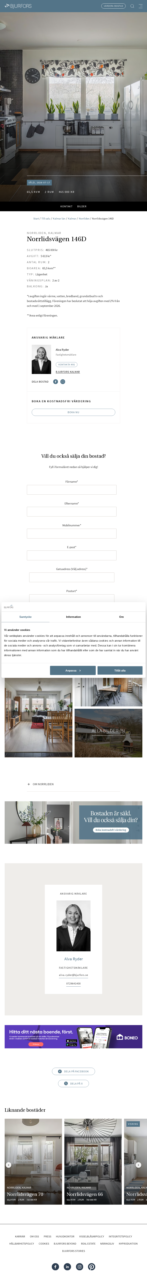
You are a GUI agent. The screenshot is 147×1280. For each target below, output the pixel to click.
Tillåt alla (119, 670)
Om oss (34, 1236)
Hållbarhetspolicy (21, 1243)
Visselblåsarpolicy (91, 1236)
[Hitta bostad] (132, 6)
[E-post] (62, 381)
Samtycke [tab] (25, 616)
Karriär (20, 1236)
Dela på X (76, 1083)
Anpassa (70, 670)
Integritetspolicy (120, 1236)
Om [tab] (121, 616)
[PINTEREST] (91, 1266)
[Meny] (141, 6)
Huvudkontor (65, 1236)
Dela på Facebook (76, 1071)
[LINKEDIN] (67, 1266)
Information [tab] (73, 616)
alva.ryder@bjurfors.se (73, 975)
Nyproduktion (128, 1243)
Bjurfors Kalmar (68, 371)
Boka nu (73, 412)
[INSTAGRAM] (79, 1266)
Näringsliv (107, 1243)
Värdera (113, 5)
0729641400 (73, 984)
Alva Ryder (73, 958)
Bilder (82, 206)
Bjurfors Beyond (65, 1243)
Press (47, 1236)
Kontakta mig (66, 364)
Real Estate (88, 1243)
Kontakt (66, 206)
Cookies (44, 1243)
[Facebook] (55, 381)
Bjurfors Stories (73, 1251)
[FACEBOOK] (55, 1266)
